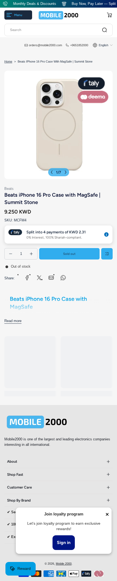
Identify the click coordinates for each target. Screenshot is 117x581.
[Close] (107, 514)
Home (8, 61)
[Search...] (104, 30)
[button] (109, 15)
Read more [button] (12, 321)
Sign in (63, 542)
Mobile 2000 (64, 563)
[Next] (65, 172)
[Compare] (107, 253)
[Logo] (58, 15)
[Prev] (51, 172)
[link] (27, 278)
